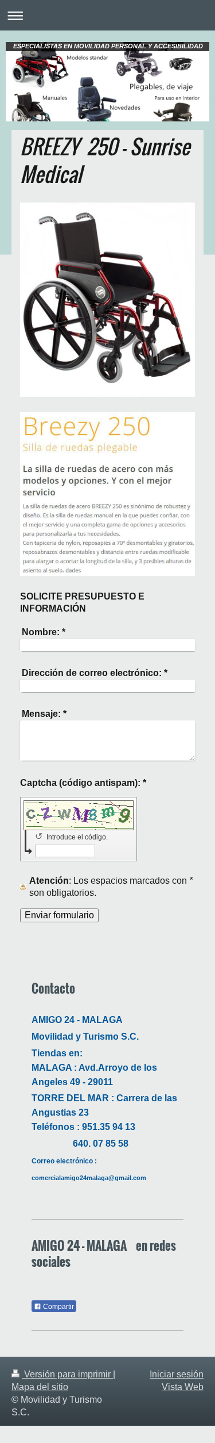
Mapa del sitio (39, 1387)
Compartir (57, 1307)
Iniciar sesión (177, 1374)
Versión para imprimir (67, 1374)
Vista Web (183, 1387)
